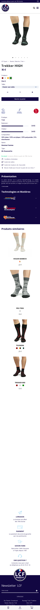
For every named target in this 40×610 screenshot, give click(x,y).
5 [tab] (24, 58)
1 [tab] (13, 58)
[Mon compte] (20, 607)
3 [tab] (19, 58)
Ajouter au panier (20, 99)
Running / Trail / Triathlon (29, 600)
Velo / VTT (29, 603)
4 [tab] (21, 58)
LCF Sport (4, 61)
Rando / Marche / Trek (16, 61)
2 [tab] (16, 58)
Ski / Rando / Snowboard (11, 600)
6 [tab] (27, 58)
